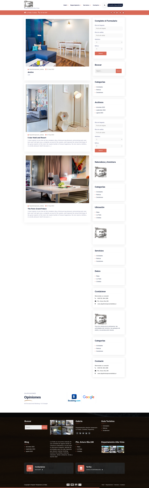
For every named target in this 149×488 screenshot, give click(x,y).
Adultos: (97, 39)
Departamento (75, 5)
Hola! (65, 5)
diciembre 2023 (100, 107)
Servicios (86, 5)
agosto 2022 (99, 112)
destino (31, 72)
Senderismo (99, 92)
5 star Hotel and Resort (37, 138)
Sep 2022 (50, 69)
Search (119, 71)
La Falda (98, 215)
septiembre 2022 (101, 110)
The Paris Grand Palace (37, 209)
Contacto (96, 5)
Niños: (97, 46)
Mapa (97, 212)
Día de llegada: (100, 25)
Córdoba (98, 217)
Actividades (99, 87)
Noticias (98, 89)
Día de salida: (99, 32)
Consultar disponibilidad (115, 5)
